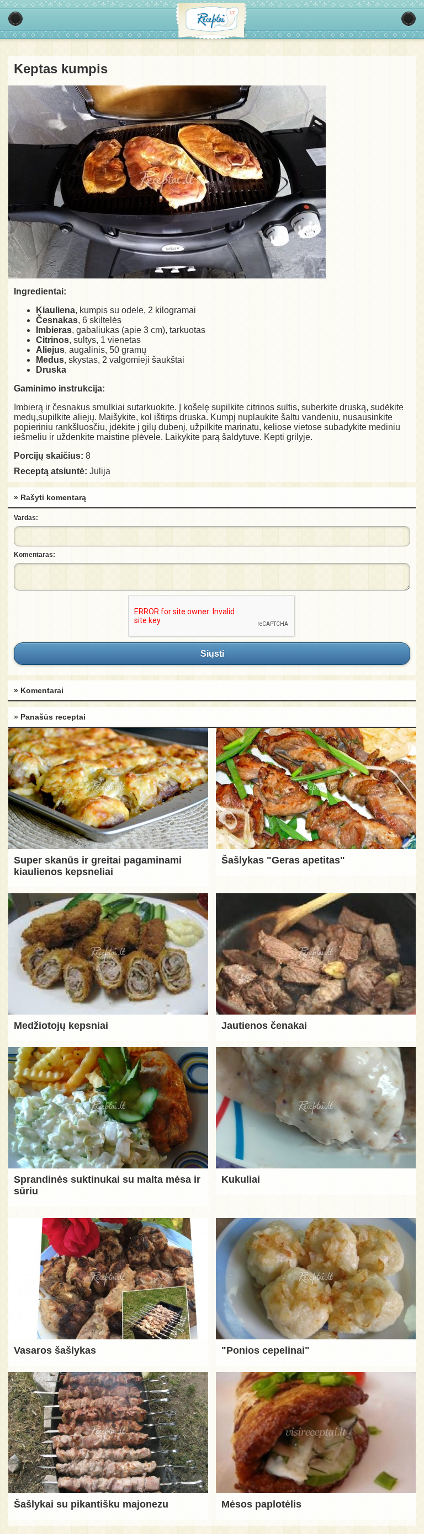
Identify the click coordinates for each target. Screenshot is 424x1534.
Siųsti (212, 653)
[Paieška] (408, 19)
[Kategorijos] (15, 19)
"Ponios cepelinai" (265, 1350)
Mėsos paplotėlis (261, 1504)
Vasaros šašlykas (55, 1350)
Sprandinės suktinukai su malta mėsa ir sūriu (107, 1185)
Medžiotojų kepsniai (61, 1025)
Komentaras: (34, 555)
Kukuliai (240, 1179)
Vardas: (26, 518)
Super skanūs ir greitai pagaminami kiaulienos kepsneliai (98, 866)
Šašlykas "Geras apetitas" (283, 860)
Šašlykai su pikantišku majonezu (91, 1504)
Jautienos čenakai (264, 1025)
